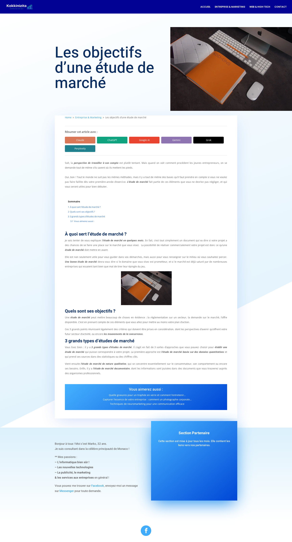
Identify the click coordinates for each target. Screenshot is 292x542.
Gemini (176, 140)
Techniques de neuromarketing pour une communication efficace (147, 403)
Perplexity (80, 148)
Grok (208, 140)
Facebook (97, 486)
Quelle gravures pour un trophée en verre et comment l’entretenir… (147, 395)
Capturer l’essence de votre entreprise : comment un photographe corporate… (147, 399)
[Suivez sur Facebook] (146, 530)
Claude (80, 140)
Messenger (66, 491)
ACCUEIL (205, 7)
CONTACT (280, 7)
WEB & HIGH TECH (259, 7)
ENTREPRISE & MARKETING (230, 7)
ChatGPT (112, 140)
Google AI (144, 140)
